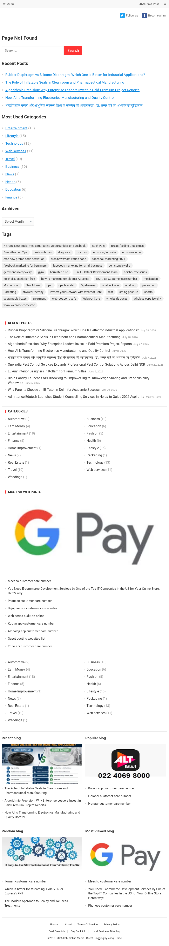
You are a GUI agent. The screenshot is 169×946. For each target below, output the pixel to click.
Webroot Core (91, 298)
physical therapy (32, 292)
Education (13, 189)
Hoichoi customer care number (109, 796)
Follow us (132, 15)
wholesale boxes (116, 298)
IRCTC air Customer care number (116, 278)
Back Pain (98, 245)
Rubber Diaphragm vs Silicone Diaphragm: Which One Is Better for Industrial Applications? (75, 75)
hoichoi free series (135, 272)
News (9, 174)
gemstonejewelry (119, 265)
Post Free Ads (57, 931)
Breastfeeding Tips (15, 252)
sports (148, 292)
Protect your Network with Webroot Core (76, 292)
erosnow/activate (104, 252)
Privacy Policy (111, 924)
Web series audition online (26, 616)
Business (12, 166)
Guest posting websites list (26, 638)
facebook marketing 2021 (108, 259)
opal (49, 285)
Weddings (15, 477)
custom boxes (43, 252)
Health (10, 182)
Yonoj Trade (115, 938)
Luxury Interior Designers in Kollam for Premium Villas (47, 371)
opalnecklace (110, 285)
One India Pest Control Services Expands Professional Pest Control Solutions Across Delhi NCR (76, 364)
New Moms (33, 285)
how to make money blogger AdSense (65, 278)
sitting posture (128, 292)
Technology (14, 143)
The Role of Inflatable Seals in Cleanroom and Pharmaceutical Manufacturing (64, 82)
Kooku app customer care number (31, 623)
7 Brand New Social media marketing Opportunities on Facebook (45, 245)
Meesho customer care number (29, 581)
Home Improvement (22, 448)
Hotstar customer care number (109, 803)
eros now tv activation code (68, 259)
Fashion (92, 433)
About (68, 924)
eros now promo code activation (24, 259)
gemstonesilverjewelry (18, 272)
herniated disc (59, 272)
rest (110, 292)
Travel (10, 159)
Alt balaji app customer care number (33, 631)
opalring (130, 285)
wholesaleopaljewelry (147, 298)
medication (151, 278)
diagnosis (64, 252)
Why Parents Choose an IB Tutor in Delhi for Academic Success (54, 390)
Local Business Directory (106, 931)
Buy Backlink (78, 931)
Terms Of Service (87, 924)
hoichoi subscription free (19, 278)
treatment (39, 298)
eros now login (131, 252)
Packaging (94, 455)
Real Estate (16, 462)
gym (41, 272)
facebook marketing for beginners (25, 265)
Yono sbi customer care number (30, 646)
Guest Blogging (95, 938)
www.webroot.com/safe (19, 305)
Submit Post (151, 4)
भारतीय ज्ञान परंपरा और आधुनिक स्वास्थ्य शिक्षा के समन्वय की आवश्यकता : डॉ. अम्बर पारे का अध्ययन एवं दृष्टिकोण (73, 105)
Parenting (10, 292)
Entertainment (16, 128)
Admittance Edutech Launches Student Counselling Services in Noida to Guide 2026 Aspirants (76, 397)
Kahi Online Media (73, 938)
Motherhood (11, 285)
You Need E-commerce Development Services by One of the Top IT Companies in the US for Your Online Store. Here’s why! (126, 893)
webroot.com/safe (64, 298)
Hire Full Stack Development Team (95, 272)
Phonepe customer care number (30, 601)
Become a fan (157, 15)
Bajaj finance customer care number (32, 608)
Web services (15, 151)
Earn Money (16, 426)
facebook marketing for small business (77, 265)
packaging (148, 285)
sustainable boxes (15, 298)
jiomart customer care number (25, 881)
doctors (82, 252)
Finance (11, 197)
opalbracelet (66, 285)
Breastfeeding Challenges (127, 245)
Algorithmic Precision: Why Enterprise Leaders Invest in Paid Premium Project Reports (72, 90)
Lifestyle (12, 136)
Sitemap (54, 924)
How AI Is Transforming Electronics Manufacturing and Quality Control (60, 98)
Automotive (16, 419)
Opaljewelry (88, 285)
